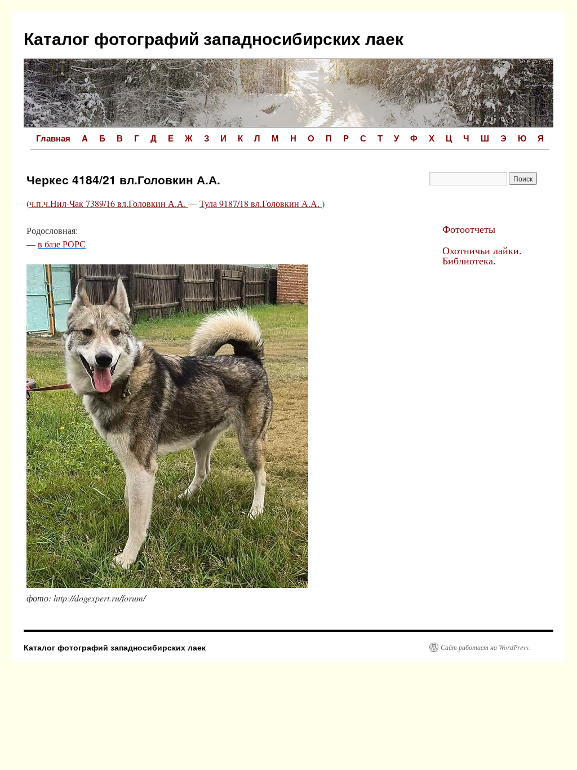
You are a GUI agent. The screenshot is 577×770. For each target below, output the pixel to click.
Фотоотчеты (468, 229)
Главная (53, 138)
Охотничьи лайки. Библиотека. (482, 255)
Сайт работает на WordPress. (485, 647)
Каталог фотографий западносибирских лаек (213, 38)
